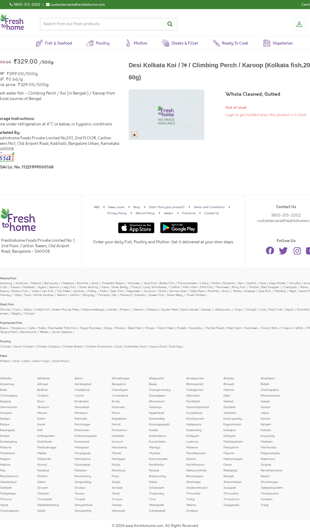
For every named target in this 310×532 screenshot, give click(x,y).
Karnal (116, 424)
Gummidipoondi (197, 407)
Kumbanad (81, 442)
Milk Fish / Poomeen (214, 287)
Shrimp (5, 310)
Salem (41, 482)
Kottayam (192, 436)
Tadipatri (43, 493)
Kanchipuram (195, 419)
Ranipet (228, 476)
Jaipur (265, 413)
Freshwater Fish (11, 323)
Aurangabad (82, 384)
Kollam (5, 436)
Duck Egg (175, 346)
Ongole (266, 465)
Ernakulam (81, 401)
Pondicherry (82, 476)
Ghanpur (43, 407)
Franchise (188, 213)
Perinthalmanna (271, 470)
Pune (115, 476)
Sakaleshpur (8, 482)
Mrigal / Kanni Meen (159, 328)
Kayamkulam (232, 424)
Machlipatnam (233, 442)
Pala (2, 470)
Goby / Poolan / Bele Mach (123, 328)
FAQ (96, 207)
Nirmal (42, 465)
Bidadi (265, 384)
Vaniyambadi (83, 505)
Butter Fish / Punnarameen (178, 283)
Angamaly (7, 384)
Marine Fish (8, 278)
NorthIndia (156, 465)
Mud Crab (275, 310)
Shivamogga (269, 482)
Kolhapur (229, 430)
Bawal (153, 384)
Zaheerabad (157, 511)
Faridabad (193, 401)
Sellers (168, 213)
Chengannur (194, 390)
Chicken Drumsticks (99, 346)
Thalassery (156, 493)
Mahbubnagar (47, 447)
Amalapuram (195, 378)
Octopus (152, 310)
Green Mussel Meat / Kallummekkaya (78, 310)
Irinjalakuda (194, 413)
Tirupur (117, 499)
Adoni (78, 378)
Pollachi (42, 476)
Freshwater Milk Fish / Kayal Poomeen (74, 328)
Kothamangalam (85, 436)
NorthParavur (195, 465)
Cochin (79, 396)
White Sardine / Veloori (50, 295)
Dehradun (193, 396)
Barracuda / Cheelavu (59, 283)
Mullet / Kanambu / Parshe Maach (201, 328)
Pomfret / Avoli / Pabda (224, 291)
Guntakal (229, 407)
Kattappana (193, 424)
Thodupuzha (269, 493)
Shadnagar (193, 482)
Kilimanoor (119, 430)
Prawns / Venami (132, 310)
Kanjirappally (232, 419)
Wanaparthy (82, 511)
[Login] (299, 24)
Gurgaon (6, 413)
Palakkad (43, 470)
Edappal (5, 401)
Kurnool (117, 442)
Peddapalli (230, 470)
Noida (116, 465)
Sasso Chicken (24, 346)
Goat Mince (60, 361)
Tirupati (79, 499)
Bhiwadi (228, 384)
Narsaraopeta (158, 459)
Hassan (42, 413)
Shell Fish (7, 304)
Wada (41, 511)
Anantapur (268, 378)
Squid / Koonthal (297, 310)
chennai (228, 390)
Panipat (154, 470)
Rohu (275, 328)
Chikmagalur (9, 396)
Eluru (41, 401)
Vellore (191, 505)
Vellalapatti (156, 505)
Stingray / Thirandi (96, 295)
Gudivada (118, 407)
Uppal (4, 505)
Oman (227, 465)
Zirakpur (192, 511)
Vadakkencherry (48, 505)
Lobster (112, 310)
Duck (118, 346)
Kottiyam (229, 436)
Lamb (25, 361)
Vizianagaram (9, 511)
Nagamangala (270, 453)
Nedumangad (232, 459)
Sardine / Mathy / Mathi (90, 291)
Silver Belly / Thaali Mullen (186, 295)
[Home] (12, 16)
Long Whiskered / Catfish (161, 287)
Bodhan (42, 390)
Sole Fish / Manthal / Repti (277, 291)
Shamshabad (232, 482)
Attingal (42, 384)
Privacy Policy (117, 213)
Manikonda (268, 447)
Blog (137, 207)
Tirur (152, 499)
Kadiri (41, 419)
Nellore (5, 465)
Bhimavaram (194, 384)
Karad (41, 424)
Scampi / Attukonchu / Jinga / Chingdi (228, 310)
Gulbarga (155, 407)
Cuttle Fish (42, 310)
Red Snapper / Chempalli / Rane (284, 287)
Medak (41, 453)
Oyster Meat (169, 310)
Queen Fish (156, 295)
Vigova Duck (157, 346)
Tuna (27, 295)
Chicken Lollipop (48, 346)
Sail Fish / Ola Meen (56, 291)
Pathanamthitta (196, 470)
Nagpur (5, 459)
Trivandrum (231, 499)
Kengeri (266, 424)
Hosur (116, 413)
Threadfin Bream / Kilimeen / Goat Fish (129, 283)
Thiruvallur (231, 493)
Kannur (266, 419)
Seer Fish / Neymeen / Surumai (133, 291)
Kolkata (266, 430)
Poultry (5, 341)
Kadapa (5, 419)
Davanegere (157, 396)
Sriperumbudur (197, 488)
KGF (40, 430)
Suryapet (229, 488)
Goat (16, 361)
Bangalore (119, 384)
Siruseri (42, 488)
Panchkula (118, 470)
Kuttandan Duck (135, 346)
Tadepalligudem (272, 488)
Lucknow (192, 442)
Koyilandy (268, 436)
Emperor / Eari (233, 283)
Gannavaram (8, 407)
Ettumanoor (157, 401)
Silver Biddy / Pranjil (126, 287)
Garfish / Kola (256, 283)
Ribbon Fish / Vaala (25, 291)
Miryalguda (82, 453)
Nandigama (82, 459)
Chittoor (43, 396)
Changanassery (159, 390)
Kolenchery (194, 430)
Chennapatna (270, 390)
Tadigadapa (8, 493)
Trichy (190, 499)
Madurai (6, 447)
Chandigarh (120, 390)
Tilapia (286, 328)
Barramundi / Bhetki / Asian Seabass (46, 332)
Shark (162, 291)
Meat (3, 356)
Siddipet (6, 488)
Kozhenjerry (8, 442)
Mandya (154, 447)
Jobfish (75, 295)
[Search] (170, 24)
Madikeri (267, 442)
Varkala (117, 505)
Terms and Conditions (209, 207)
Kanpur (5, 424)
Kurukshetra (157, 442)
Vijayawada (231, 505)
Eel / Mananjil (122, 295)
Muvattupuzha (196, 453)
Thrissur (6, 499)
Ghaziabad (81, 407)
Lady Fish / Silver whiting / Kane (85, 287)
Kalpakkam (119, 419)
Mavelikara (7, 453)
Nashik (191, 459)
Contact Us (211, 213)
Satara (153, 482)
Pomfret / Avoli (88, 283)
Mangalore (230, 447)
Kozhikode (44, 442)
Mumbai (154, 453)
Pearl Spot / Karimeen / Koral (248, 328)
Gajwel (265, 401)
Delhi (227, 396)
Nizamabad (82, 465)
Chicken (5, 346)
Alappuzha (156, 378)
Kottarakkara (157, 436)
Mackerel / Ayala (34, 287)
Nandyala (118, 459)
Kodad (153, 430)
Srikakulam (156, 488)
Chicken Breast (72, 346)
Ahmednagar (121, 378)
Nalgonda (44, 459)
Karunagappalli (159, 424)
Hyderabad (156, 413)
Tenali (116, 493)
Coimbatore (120, 396)
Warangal (118, 511)
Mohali (116, 453)
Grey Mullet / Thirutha (285, 283)
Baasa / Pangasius (12, 328)
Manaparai (81, 447)
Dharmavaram (270, 396)
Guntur (265, 407)
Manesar (192, 447)
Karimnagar (82, 424)
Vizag (265, 505)
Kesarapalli (7, 430)
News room (116, 207)
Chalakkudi (82, 390)
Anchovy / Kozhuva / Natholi (20, 283)
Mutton (5, 361)
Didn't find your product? (167, 207)
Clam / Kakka (22, 310)
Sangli (116, 482)
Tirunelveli (44, 499)
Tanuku (79, 493)
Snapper (250, 291)
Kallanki (140, 295)
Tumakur (267, 499)
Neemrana (268, 459)
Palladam (80, 470)
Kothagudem (46, 436)
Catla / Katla (36, 328)
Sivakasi (80, 488)
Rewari (265, 476)
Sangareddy (82, 482)
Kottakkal (118, 436)
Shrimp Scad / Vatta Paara (187, 291)
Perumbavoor (9, 476)
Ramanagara (194, 476)
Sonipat (117, 488)
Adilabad (43, 378)
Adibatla (6, 378)
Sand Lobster (189, 310)
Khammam (81, 430)
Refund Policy (145, 213)
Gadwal (228, 401)
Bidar (3, 390)
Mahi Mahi (190, 287)
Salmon (54, 287)
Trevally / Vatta (10, 295)
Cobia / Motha (210, 283)
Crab (262, 310)
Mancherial (119, 447)
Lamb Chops (41, 361)
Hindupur (81, 413)
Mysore (228, 453)
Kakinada (80, 419)
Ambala (228, 378)
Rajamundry (157, 476)
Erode (116, 401)
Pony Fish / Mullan (245, 287)
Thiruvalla (193, 493)
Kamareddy (157, 419)
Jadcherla (229, 413)
